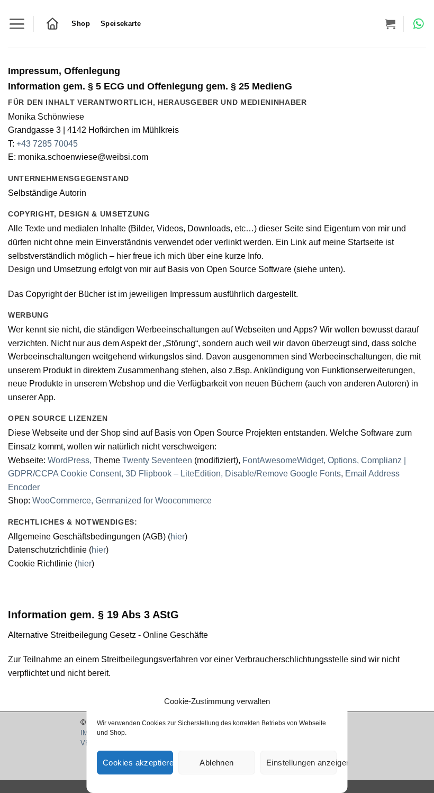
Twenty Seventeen (157, 460)
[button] (16, 24)
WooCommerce (61, 500)
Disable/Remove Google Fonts (283, 473)
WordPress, (69, 460)
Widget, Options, (329, 460)
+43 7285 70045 (47, 143)
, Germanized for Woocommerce (151, 500)
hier (177, 536)
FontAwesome (269, 460)
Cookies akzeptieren (138, 762)
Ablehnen (217, 762)
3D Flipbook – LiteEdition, (175, 473)
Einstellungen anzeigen (301, 762)
